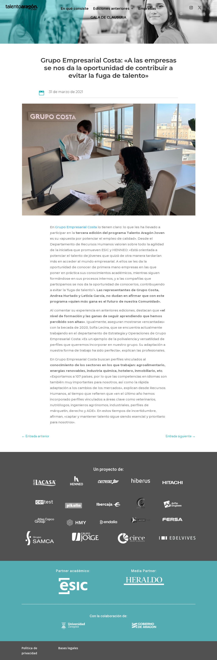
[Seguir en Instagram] (191, 7)
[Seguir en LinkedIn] (208, 7)
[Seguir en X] (199, 7)
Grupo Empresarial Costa (76, 227)
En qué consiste (75, 9)
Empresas (147, 9)
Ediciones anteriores (111, 9)
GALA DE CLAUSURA (108, 17)
